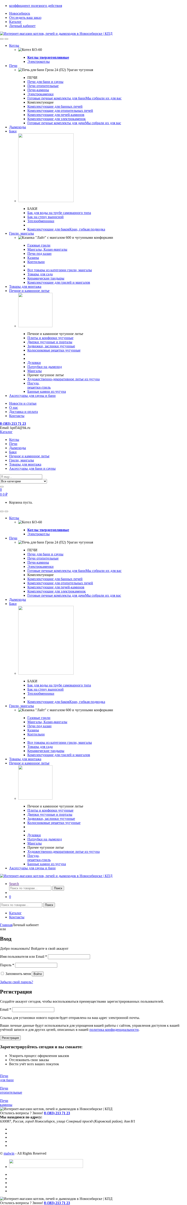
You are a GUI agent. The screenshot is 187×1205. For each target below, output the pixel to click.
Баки (13, 131)
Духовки (34, 363)
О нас (13, 407)
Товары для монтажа (25, 286)
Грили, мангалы (21, 233)
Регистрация (10, 1038)
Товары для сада (40, 274)
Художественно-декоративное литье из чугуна (63, 379)
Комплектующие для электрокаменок (56, 119)
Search (14, 884)
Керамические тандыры (45, 278)
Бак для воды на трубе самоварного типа (59, 213)
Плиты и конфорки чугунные (50, 338)
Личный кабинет (22, 26)
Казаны (33, 258)
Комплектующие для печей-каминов (55, 115)
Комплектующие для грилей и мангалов (58, 282)
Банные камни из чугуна (46, 391)
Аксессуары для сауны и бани (32, 396)
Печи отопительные (43, 86)
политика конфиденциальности (114, 1030)
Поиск (58, 888)
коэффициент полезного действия (35, 6)
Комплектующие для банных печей (55, 106)
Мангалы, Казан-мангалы (47, 249)
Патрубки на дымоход (44, 367)
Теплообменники (40, 221)
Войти (38, 974)
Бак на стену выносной (45, 217)
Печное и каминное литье (29, 291)
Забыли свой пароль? (16, 982)
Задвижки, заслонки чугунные (51, 346)
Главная (6, 925)
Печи (13, 66)
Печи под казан (39, 253)
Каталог (15, 22)
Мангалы (34, 371)
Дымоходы (17, 127)
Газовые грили (38, 245)
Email (5, 1009)
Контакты (16, 416)
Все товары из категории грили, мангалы (59, 270)
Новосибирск (19, 13)
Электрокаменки (40, 94)
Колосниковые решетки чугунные (54, 350)
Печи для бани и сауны (45, 82)
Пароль (7, 965)
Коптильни (36, 262)
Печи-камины (38, 90)
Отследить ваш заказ (25, 17)
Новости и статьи (22, 403)
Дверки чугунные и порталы (49, 342)
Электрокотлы (38, 61)
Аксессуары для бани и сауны (32, 468)
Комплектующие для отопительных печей (60, 111)
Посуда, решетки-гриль (39, 385)
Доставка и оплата (23, 412)
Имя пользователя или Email (23, 956)
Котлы (14, 45)
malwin (9, 1153)
